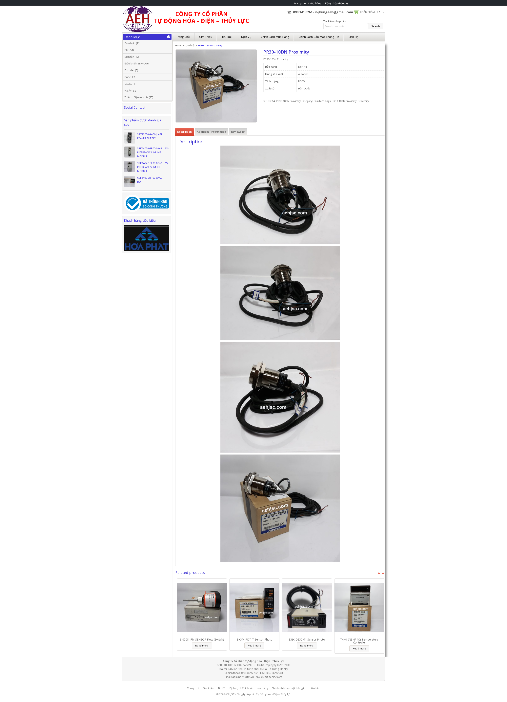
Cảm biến (130, 43)
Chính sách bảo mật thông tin (319, 37)
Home (178, 45)
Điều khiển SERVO (135, 63)
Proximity (363, 101)
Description (184, 131)
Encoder (129, 70)
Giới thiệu (205, 37)
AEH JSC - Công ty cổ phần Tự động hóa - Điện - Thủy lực (258, 694)
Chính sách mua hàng (275, 37)
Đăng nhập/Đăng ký (337, 3)
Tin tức (227, 37)
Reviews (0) (238, 131)
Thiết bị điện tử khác (136, 97)
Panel (128, 77)
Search (375, 26)
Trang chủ (300, 3)
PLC (127, 50)
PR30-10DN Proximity (344, 101)
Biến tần (129, 56)
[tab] (184, 132)
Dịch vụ (246, 37)
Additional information (211, 131)
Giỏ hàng (315, 3)
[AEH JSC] (137, 19)
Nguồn (128, 90)
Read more (202, 645)
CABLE (128, 83)
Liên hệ (353, 37)
